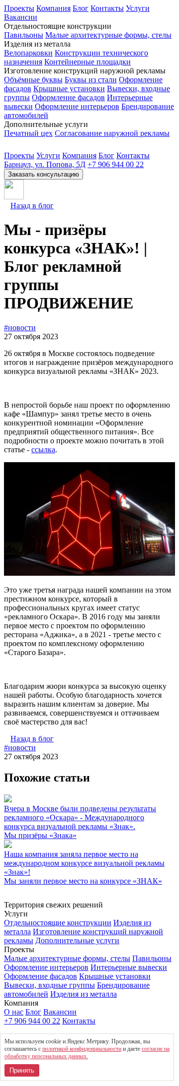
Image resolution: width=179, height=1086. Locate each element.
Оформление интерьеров (77, 106)
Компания (53, 8)
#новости (20, 327)
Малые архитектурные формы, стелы (108, 35)
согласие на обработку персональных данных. (87, 1052)
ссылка (43, 449)
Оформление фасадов (68, 97)
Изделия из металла (83, 994)
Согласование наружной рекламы (112, 133)
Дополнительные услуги (77, 940)
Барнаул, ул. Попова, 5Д (45, 164)
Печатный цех (28, 133)
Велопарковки (28, 53)
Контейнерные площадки (87, 62)
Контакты (107, 8)
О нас (13, 1012)
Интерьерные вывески (128, 967)
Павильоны (23, 35)
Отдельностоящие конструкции (57, 922)
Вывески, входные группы (49, 985)
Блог (81, 8)
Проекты (19, 8)
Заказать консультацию (43, 174)
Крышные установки (69, 88)
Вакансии (20, 17)
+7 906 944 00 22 (116, 164)
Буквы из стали (91, 79)
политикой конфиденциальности (81, 1048)
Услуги (138, 8)
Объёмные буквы (33, 79)
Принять (21, 1070)
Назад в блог (32, 205)
